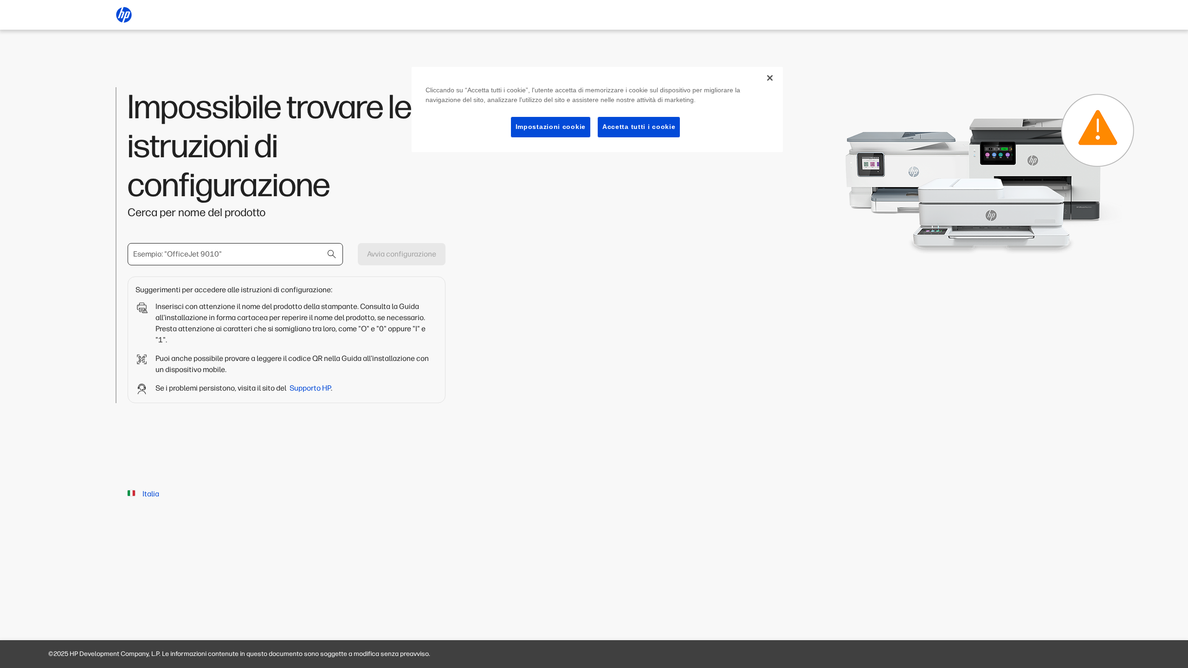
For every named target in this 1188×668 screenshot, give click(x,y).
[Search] (331, 254)
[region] (597, 109)
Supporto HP (310, 388)
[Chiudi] (770, 78)
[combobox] (235, 254)
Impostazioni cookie (551, 126)
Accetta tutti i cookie (638, 126)
